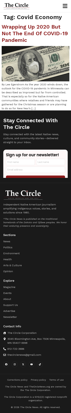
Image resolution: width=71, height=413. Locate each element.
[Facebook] (6, 364)
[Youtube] (31, 364)
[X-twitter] (23, 364)
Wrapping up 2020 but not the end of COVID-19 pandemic (35, 33)
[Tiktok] (40, 364)
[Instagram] (15, 364)
